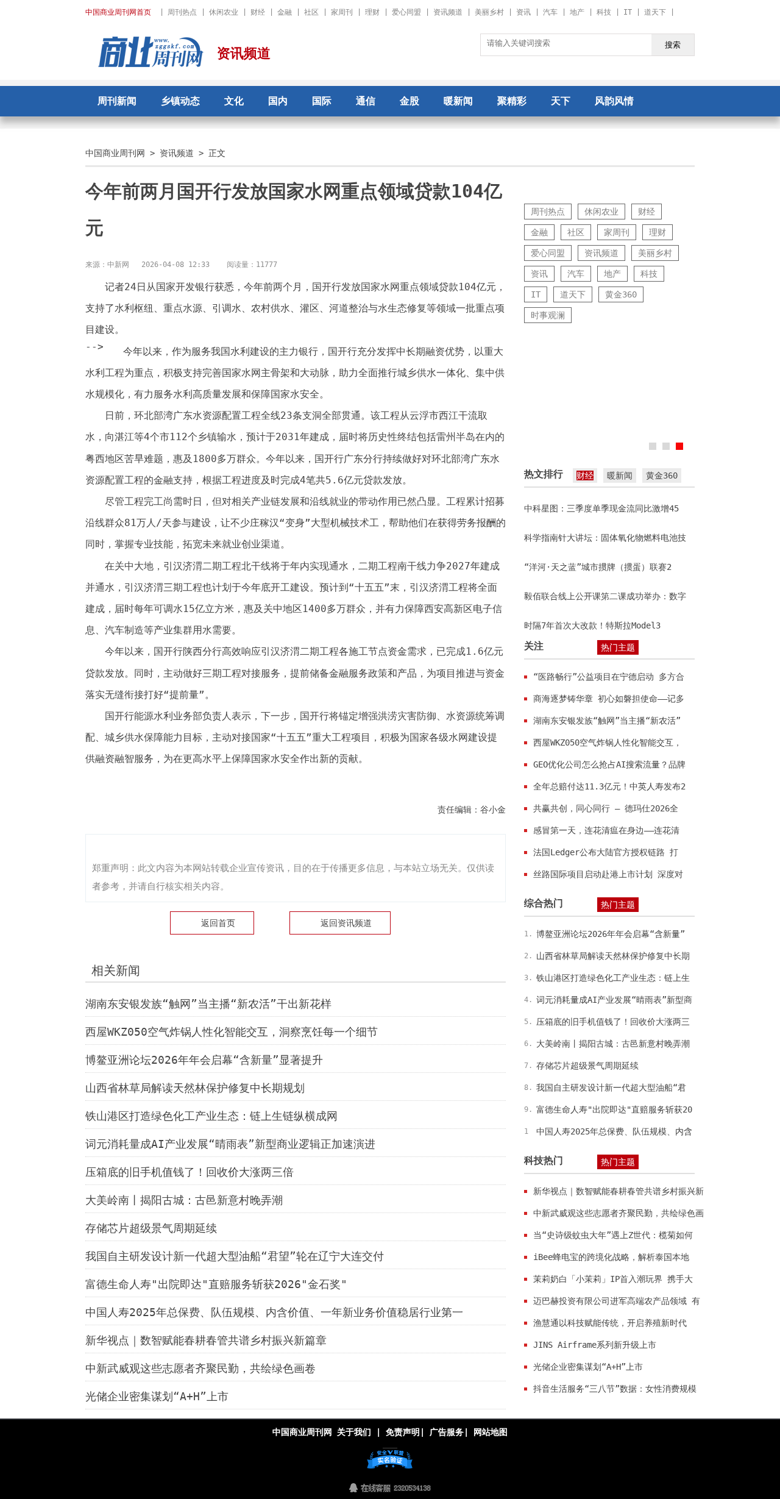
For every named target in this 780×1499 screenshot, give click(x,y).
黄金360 (621, 294)
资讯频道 (448, 12)
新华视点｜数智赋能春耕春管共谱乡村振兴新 (618, 1191)
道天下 (655, 12)
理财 (372, 12)
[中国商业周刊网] (151, 64)
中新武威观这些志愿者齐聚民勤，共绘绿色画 (618, 1213)
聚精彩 (511, 101)
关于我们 (354, 1432)
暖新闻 (458, 101)
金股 (409, 101)
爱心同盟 (406, 12)
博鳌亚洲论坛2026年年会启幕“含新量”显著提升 (204, 1059)
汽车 (550, 12)
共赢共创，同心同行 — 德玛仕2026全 (605, 808)
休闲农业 (223, 12)
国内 (278, 101)
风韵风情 (614, 101)
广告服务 (447, 1432)
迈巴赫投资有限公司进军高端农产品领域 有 (616, 1301)
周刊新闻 (117, 101)
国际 (322, 101)
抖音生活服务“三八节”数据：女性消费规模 (615, 1389)
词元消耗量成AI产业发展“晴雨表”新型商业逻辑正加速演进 (230, 1144)
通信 (365, 101)
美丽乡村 (489, 12)
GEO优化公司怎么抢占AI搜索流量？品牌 (609, 764)
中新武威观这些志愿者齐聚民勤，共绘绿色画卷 (200, 1368)
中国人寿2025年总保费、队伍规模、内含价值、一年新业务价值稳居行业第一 (274, 1312)
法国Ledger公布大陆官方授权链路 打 (605, 852)
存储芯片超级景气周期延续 (151, 1228)
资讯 (523, 12)
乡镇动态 (180, 101)
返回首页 (218, 923)
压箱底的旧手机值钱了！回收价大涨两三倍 (189, 1172)
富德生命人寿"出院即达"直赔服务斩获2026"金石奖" (216, 1284)
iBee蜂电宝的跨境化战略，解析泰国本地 (611, 1257)
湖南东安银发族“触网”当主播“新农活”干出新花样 (208, 1003)
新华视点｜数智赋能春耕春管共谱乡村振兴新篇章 (206, 1340)
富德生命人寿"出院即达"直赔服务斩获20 (614, 1109)
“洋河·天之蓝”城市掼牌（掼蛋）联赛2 (598, 567)
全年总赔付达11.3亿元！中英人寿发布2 (609, 786)
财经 (257, 12)
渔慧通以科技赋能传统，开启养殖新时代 (610, 1323)
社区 (311, 12)
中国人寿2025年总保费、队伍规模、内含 (614, 1131)
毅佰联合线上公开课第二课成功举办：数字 (605, 596)
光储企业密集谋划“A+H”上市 (157, 1396)
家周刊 (342, 12)
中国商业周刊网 (115, 153)
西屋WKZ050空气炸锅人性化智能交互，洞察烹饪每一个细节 (231, 1031)
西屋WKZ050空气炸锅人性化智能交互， (607, 742)
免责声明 (403, 1432)
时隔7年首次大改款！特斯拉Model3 (592, 625)
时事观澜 (548, 315)
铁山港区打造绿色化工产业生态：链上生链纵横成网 (211, 1115)
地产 (577, 12)
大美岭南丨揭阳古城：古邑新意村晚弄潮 (184, 1200)
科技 (604, 12)
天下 (560, 101)
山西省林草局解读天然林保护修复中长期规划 (195, 1087)
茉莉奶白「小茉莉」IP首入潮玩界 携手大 (613, 1279)
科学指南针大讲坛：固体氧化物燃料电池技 (605, 538)
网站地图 (490, 1432)
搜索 (673, 44)
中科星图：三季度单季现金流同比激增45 (601, 508)
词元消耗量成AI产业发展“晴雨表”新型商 (614, 1000)
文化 (234, 101)
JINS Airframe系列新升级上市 (594, 1345)
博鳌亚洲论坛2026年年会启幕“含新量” (610, 934)
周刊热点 (182, 12)
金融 (284, 12)
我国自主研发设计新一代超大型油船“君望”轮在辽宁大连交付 (234, 1256)
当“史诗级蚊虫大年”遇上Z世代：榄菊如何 (613, 1235)
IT (627, 12)
